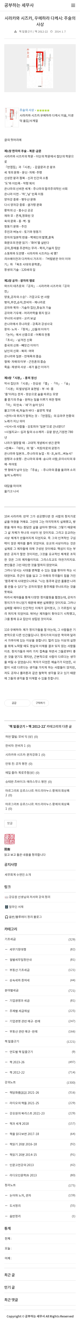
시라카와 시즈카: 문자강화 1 (22, 755)
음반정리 (42, 1216)
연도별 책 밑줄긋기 (42, 1052)
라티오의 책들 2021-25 (42, 1103)
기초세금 (40, 939)
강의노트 (40, 1082)
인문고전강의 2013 (42, 1165)
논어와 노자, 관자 (42, 1195)
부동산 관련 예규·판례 (42, 1031)
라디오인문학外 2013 (42, 1175)
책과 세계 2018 (42, 1124)
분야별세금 (40, 991)
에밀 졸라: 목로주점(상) (19, 773)
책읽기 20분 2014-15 (42, 1155)
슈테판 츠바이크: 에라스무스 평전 (26, 782)
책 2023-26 (42, 1062)
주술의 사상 (27, 110)
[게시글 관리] (25, 703)
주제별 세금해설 (42, 1011)
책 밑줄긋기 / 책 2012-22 (33, 31)
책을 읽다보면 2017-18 (42, 1134)
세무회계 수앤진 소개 (18, 875)
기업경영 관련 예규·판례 (42, 1021)
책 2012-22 (36, 727)
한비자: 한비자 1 (15, 746)
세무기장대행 (42, 949)
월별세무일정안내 (42, 960)
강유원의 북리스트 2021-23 (42, 1113)
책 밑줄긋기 (17, 727)
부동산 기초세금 (42, 970)
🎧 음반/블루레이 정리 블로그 (23, 917)
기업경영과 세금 (42, 1001)
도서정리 (42, 1206)
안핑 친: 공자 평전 (16, 764)
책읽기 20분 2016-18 (42, 1144)
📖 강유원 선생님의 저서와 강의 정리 (27, 897)
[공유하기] (20, 703)
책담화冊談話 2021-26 (42, 1092)
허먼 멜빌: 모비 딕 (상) (19, 737)
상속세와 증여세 (42, 980)
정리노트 (40, 1185)
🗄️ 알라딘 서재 (14, 907)
